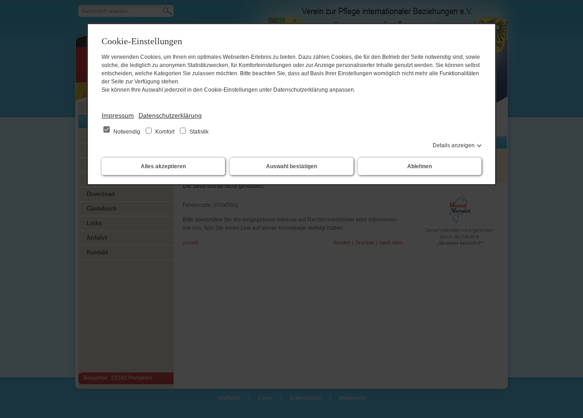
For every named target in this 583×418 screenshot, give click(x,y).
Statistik (198, 132)
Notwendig (127, 132)
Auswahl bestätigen (291, 166)
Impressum (118, 115)
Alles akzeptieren (163, 166)
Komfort (165, 132)
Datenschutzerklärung (170, 115)
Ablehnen (419, 166)
